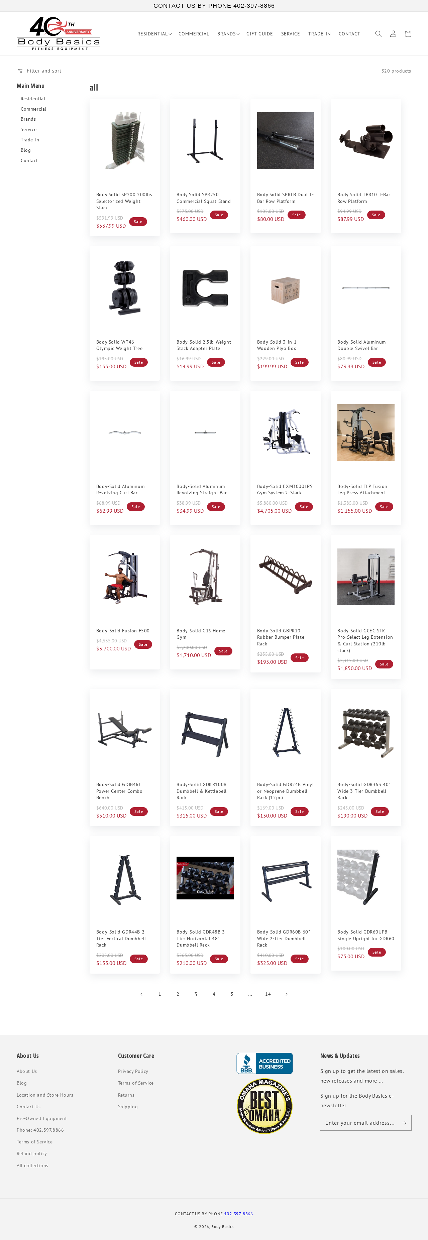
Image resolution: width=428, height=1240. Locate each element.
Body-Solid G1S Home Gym (201, 634)
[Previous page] (141, 994)
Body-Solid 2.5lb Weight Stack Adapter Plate (204, 345)
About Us (27, 1071)
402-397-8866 (238, 1214)
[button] (378, 33)
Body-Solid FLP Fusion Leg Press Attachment (362, 489)
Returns (126, 1095)
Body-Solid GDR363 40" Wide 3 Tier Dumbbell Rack (363, 790)
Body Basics (222, 1226)
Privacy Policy (133, 1071)
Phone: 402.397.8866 (40, 1130)
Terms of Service (35, 1142)
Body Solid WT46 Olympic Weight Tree (119, 345)
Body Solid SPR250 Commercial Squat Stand (204, 198)
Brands (28, 119)
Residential (33, 99)
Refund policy (32, 1153)
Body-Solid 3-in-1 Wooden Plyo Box (277, 345)
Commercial (33, 109)
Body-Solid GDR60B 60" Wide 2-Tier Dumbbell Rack (283, 938)
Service (28, 129)
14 (268, 994)
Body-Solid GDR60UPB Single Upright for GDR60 (365, 935)
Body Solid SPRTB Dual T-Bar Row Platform (285, 198)
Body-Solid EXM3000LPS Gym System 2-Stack (285, 489)
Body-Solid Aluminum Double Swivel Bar (361, 345)
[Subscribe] (404, 1122)
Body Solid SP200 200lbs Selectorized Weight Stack (124, 201)
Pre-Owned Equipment (42, 1118)
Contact (29, 160)
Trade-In (30, 140)
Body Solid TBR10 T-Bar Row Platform (363, 198)
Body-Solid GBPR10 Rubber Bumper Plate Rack (280, 637)
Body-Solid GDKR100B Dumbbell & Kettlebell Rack (202, 790)
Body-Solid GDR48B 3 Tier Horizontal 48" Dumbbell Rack (201, 938)
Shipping (128, 1107)
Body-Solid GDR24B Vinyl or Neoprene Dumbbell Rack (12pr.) (285, 790)
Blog (26, 150)
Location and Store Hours (45, 1095)
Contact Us (29, 1107)
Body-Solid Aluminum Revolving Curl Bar (120, 489)
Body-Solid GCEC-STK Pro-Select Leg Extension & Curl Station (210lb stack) (365, 640)
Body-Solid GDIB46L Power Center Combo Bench (119, 790)
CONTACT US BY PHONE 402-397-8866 (214, 5)
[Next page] (286, 994)
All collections (32, 1165)
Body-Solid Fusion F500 (123, 631)
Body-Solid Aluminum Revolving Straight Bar (202, 489)
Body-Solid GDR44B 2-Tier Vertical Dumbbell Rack (121, 938)
